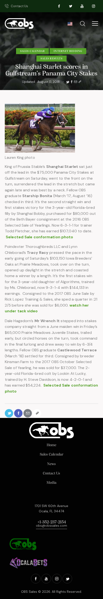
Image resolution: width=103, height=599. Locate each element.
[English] (69, 25)
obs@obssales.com (51, 525)
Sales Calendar (32, 51)
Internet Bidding (68, 51)
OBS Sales (29, 591)
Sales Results (51, 58)
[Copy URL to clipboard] (80, 82)
